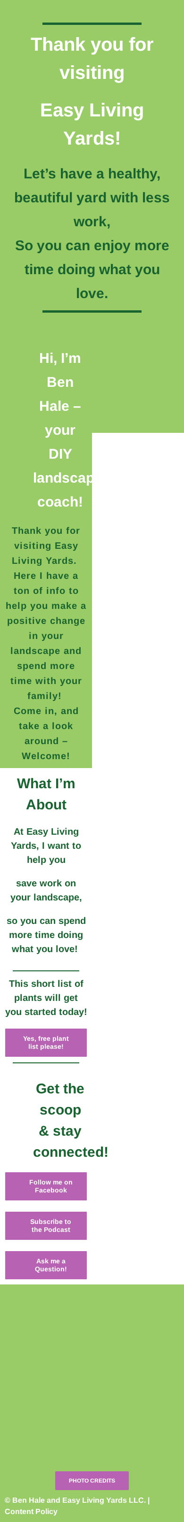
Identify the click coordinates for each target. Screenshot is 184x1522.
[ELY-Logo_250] (92, 1335)
